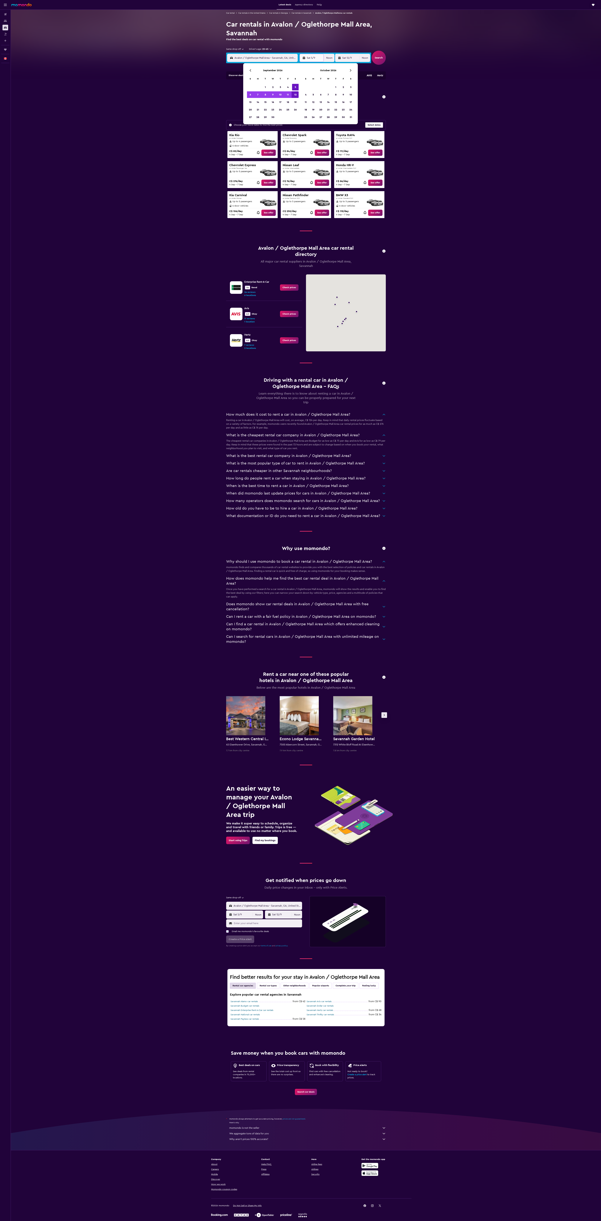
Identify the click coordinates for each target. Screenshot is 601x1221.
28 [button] (257, 117)
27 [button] (250, 117)
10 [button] (280, 94)
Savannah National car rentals (245, 1015)
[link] (268, 153)
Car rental (230, 13)
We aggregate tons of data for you (249, 1133)
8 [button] (265, 94)
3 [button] (280, 87)
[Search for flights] (5, 14)
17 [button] (280, 102)
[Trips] (5, 49)
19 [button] (295, 102)
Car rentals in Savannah (301, 13)
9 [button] (273, 94)
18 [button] (288, 102)
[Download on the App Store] (369, 1173)
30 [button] (272, 117)
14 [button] (258, 102)
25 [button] (287, 109)
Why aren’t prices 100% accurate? (248, 1139)
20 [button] (250, 109)
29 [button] (265, 117)
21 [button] (258, 109)
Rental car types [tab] (268, 986)
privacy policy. (282, 946)
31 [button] (351, 117)
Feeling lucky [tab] (369, 986)
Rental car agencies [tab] (243, 986)
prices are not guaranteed (294, 1119)
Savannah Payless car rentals (245, 1019)
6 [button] (250, 94)
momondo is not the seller (244, 1128)
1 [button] (265, 87)
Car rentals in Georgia (278, 13)
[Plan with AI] (5, 41)
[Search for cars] (5, 27)
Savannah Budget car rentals (245, 1006)
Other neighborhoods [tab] (294, 986)
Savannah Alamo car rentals (244, 1001)
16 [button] (273, 102)
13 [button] (250, 102)
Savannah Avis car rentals (319, 1001)
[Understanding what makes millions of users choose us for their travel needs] (384, 548)
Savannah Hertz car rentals (320, 1010)
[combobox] (235, 49)
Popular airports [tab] (320, 986)
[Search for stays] (5, 21)
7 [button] (257, 94)
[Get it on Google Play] (369, 1165)
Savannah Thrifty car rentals (320, 1015)
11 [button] (288, 94)
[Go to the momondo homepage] (21, 4)
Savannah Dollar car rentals (320, 1006)
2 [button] (273, 87)
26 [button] (295, 109)
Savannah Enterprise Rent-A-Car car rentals (252, 1010)
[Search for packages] (5, 34)
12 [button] (295, 94)
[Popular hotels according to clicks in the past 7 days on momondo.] (384, 677)
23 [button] (272, 109)
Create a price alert (357, 1074)
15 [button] (265, 102)
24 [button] (280, 109)
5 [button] (295, 87)
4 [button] (288, 87)
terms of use (266, 946)
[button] (5, 4)
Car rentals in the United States (251, 13)
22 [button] (265, 109)
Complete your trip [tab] (346, 986)
